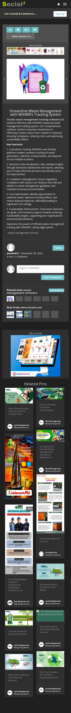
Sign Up (60, 13)
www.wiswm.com (22, 36)
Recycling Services (54, 645)
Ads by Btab (35, 45)
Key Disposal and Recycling (27, 601)
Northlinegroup (53, 421)
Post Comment (53, 277)
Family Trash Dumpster (56, 555)
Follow (58, 247)
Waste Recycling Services (57, 423)
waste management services (23, 232)
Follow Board (56, 290)
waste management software (22, 291)
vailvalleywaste (21, 425)
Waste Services (21, 427)
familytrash (51, 552)
